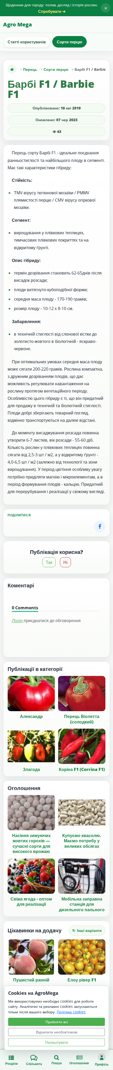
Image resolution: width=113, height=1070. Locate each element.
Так (49, 562)
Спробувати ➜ (52, 11)
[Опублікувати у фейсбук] (99, 526)
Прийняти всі (56, 1021)
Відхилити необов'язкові (56, 1032)
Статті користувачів (27, 41)
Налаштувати (56, 1042)
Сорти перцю (69, 41)
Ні (65, 562)
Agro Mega (17, 24)
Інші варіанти (87, 930)
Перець (30, 69)
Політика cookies (71, 1011)
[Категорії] (12, 69)
